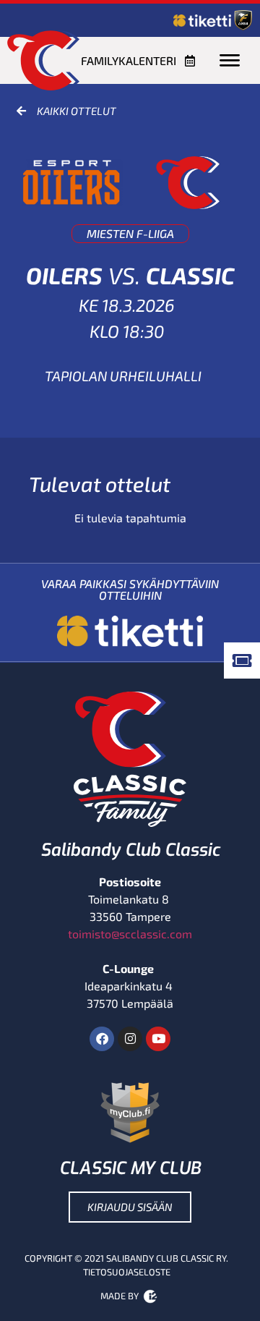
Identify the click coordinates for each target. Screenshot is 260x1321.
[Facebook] (102, 1039)
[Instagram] (130, 1039)
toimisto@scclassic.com (130, 933)
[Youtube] (158, 1039)
